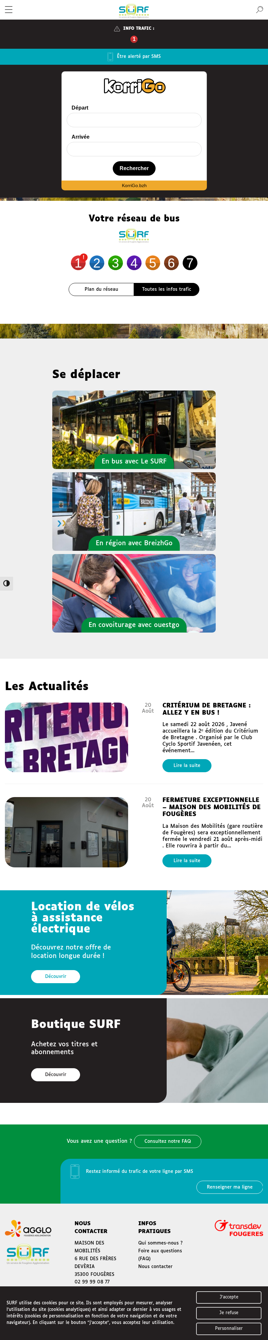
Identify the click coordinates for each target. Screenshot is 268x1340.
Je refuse (228, 1313)
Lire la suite (187, 765)
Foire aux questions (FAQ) (160, 1255)
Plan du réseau (101, 289)
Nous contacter (155, 1266)
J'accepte (229, 1297)
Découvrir (55, 976)
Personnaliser (229, 1329)
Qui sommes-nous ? (160, 1243)
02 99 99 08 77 (92, 1282)
